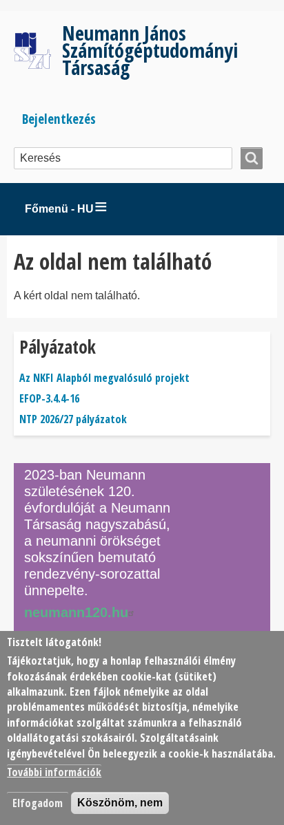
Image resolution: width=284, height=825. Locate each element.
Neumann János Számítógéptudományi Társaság (150, 50)
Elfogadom (37, 803)
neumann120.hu (76, 612)
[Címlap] (38, 50)
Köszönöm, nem (120, 802)
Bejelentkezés (59, 118)
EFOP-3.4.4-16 (49, 398)
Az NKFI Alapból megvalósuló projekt (104, 377)
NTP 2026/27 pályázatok (73, 419)
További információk (54, 772)
